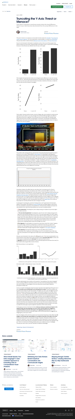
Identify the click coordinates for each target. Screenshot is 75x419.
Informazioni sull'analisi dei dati (26, 391)
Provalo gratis (9, 388)
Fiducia (11, 410)
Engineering (8, 11)
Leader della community (40, 391)
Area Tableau (38, 397)
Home (3, 11)
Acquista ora (68, 6)
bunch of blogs (37, 204)
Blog (5, 11)
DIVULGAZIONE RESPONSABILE (28, 413)
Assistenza (63, 385)
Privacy (20, 413)
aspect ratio (47, 199)
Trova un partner (53, 387)
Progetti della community (41, 395)
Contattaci (58, 3)
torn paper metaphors (50, 227)
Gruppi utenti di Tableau (40, 389)
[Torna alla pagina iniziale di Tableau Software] (6, 2)
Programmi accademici (40, 399)
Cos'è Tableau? (23, 385)
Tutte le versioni (64, 393)
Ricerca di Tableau (23, 393)
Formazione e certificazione (66, 389)
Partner (51, 385)
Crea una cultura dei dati (24, 389)
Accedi (70, 3)
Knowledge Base (64, 387)
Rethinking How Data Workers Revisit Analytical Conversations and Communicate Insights (37, 360)
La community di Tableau (41, 385)
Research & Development (28, 327)
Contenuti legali (5, 413)
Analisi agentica (23, 387)
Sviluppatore (20, 410)
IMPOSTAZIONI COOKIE (6, 415)
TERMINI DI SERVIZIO (13, 413)
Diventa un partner (54, 389)
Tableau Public (38, 387)
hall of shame (38, 154)
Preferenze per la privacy (18, 415)
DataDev (37, 393)
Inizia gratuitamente (57, 6)
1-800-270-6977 (65, 3)
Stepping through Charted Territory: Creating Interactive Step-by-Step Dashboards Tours (61, 360)
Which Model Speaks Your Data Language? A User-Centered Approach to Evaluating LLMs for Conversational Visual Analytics (12, 361)
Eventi (37, 401)
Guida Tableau (64, 391)
